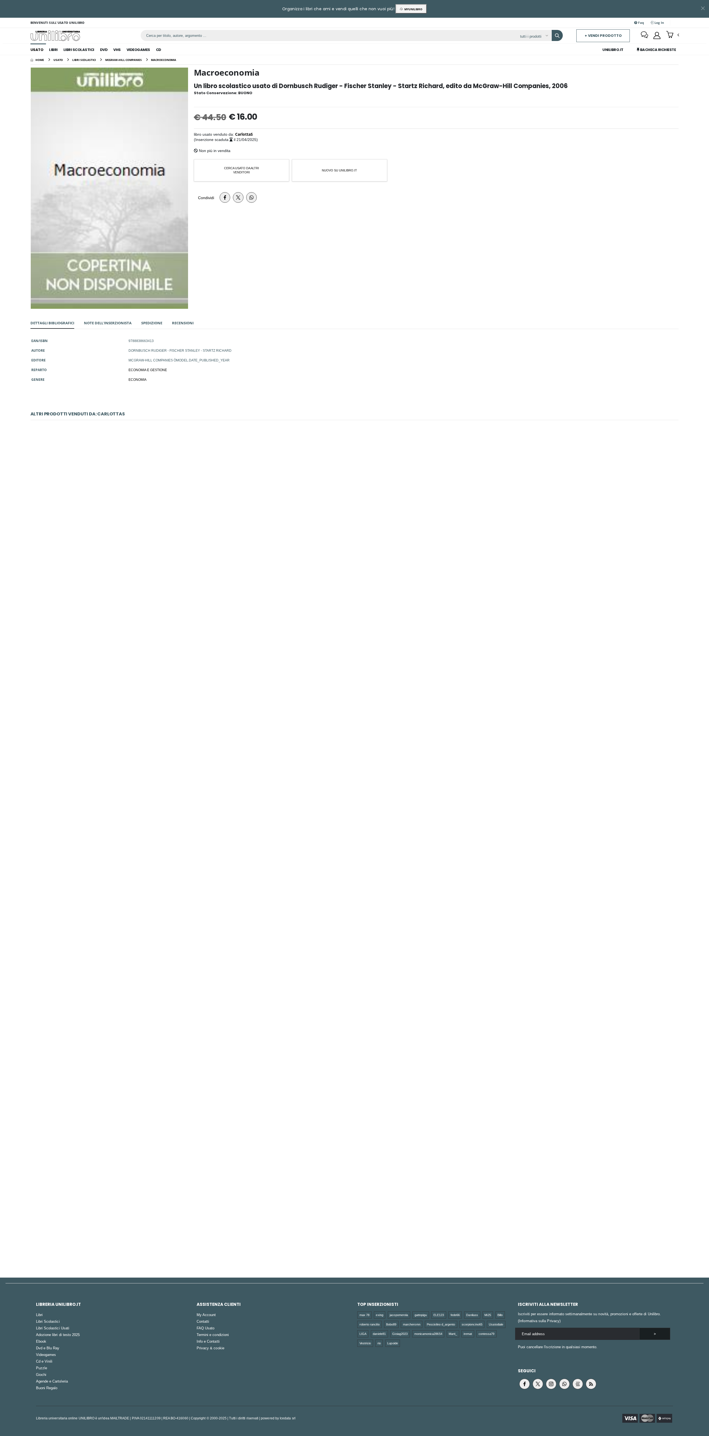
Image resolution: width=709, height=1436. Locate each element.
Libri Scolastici (78, 49)
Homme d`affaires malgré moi (354, 1078)
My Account (206, 1314)
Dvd (104, 49)
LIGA (362, 1334)
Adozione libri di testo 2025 (58, 1334)
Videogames (138, 49)
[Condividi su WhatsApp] (251, 197)
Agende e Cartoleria (52, 1381)
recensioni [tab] (183, 322)
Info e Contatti (208, 1341)
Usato (36, 49)
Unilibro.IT (612, 49)
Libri (53, 49)
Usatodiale (496, 1324)
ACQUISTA (357, 551)
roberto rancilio (369, 1324)
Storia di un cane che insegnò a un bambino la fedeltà (354, 657)
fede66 (455, 1315)
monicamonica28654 (428, 1334)
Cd (158, 49)
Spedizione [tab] (151, 322)
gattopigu (421, 1315)
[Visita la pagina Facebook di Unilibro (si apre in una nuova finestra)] (524, 1384)
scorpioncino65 (472, 1324)
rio (379, 1343)
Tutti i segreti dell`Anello (354, 797)
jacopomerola (399, 1315)
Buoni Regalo (47, 1387)
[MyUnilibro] (657, 35)
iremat (468, 1334)
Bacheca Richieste (657, 49)
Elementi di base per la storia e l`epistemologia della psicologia (354, 938)
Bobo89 (391, 1324)
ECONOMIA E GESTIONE (148, 370)
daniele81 (379, 1334)
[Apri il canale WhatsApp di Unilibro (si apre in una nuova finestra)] (564, 1384)
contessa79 (487, 1334)
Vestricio (365, 1343)
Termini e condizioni (213, 1334)
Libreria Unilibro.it (58, 1304)
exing (379, 1315)
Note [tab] (108, 322)
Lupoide (392, 1343)
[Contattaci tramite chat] (644, 35)
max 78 (364, 1315)
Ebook (41, 1341)
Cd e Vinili (44, 1361)
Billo (500, 1315)
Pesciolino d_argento (441, 1324)
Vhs (117, 49)
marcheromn (411, 1324)
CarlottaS (244, 134)
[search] (557, 35)
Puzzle (41, 1367)
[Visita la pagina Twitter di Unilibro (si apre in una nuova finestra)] (538, 1384)
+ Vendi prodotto (603, 35)
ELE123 (438, 1315)
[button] (672, 35)
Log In (659, 22)
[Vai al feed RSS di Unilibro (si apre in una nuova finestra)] (591, 1384)
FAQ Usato (206, 1327)
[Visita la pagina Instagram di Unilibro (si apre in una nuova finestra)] (551, 1384)
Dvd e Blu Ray (48, 1347)
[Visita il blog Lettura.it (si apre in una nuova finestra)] (577, 1384)
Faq (640, 22)
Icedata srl (288, 1418)
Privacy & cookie (210, 1347)
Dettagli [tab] (52, 322)
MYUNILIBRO (412, 9)
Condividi (206, 197)
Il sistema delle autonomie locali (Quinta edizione (354, 517)
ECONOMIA (138, 379)
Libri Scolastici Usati (52, 1327)
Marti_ (453, 1334)
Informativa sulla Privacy (539, 1320)
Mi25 (487, 1315)
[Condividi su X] (238, 197)
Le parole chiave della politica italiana (354, 1218)
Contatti (203, 1321)
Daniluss (472, 1315)
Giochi (41, 1374)
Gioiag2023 (400, 1334)
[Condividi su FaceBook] (225, 197)
